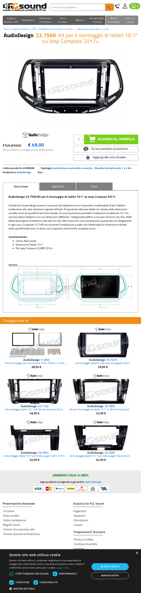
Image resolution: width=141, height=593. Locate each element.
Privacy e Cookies (84, 539)
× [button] (136, 553)
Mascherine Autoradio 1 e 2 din (92, 29)
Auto (94, 186)
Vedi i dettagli (93, 482)
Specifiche (58, 186)
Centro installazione (14, 520)
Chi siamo (9, 511)
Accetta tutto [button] (110, 566)
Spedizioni (80, 516)
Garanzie (79, 548)
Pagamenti (80, 511)
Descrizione (21, 186)
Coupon (78, 525)
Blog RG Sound (11, 525)
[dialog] (70, 571)
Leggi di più (63, 567)
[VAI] (109, 7)
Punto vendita (11, 516)
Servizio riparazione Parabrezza (21, 534)
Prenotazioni (81, 520)
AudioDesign (24, 172)
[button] (11, 20)
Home (7, 29)
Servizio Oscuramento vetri (19, 529)
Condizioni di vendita (85, 544)
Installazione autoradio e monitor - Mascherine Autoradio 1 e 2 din (92, 168)
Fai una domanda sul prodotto (109, 148)
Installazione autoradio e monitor (55, 29)
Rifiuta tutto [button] (110, 575)
